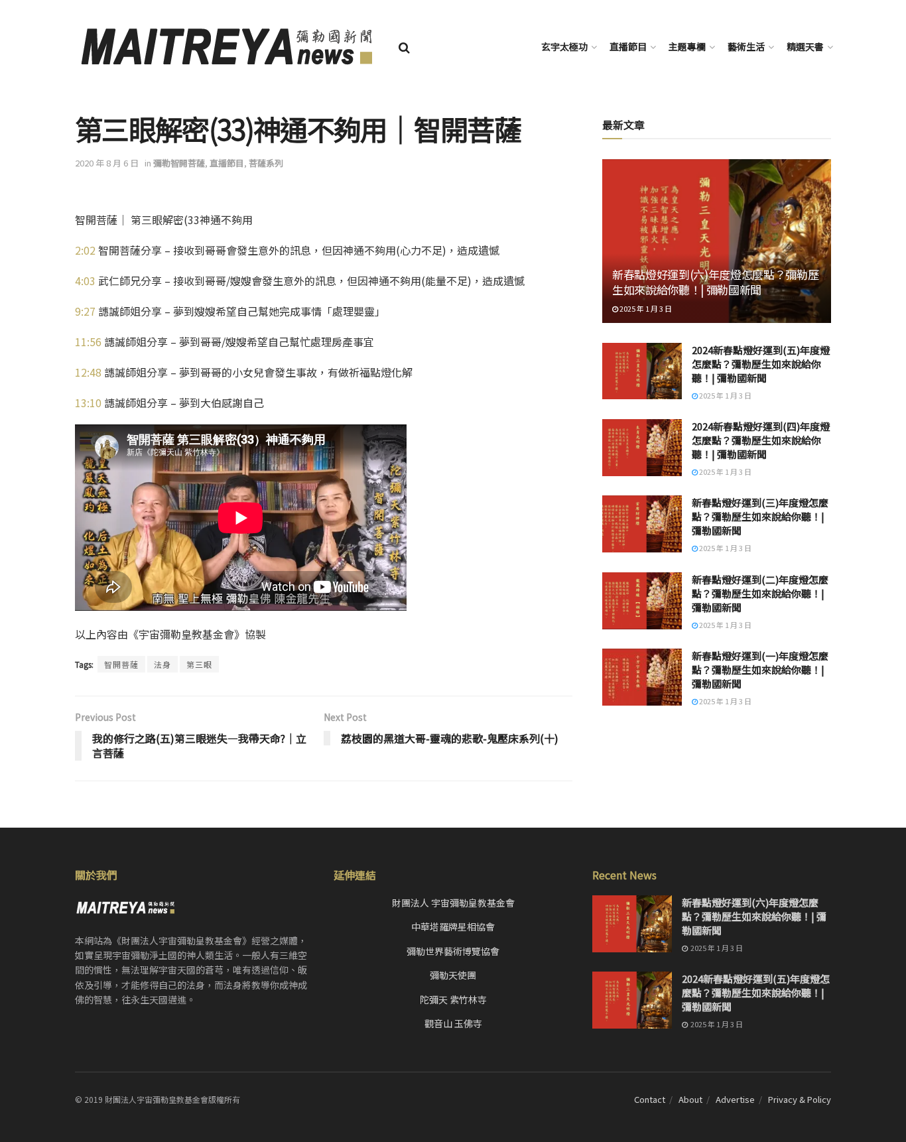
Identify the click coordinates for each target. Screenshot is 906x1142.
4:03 (85, 280)
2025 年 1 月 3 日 (645, 308)
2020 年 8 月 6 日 (107, 163)
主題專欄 (687, 46)
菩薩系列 (266, 163)
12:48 (88, 372)
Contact (649, 1099)
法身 (162, 664)
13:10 (88, 403)
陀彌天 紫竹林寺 (453, 999)
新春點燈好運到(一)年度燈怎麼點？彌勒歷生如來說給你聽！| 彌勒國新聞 (760, 669)
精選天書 (805, 46)
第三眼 (199, 664)
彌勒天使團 (453, 975)
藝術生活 (746, 46)
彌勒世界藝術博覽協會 (453, 951)
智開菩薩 (121, 664)
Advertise (735, 1099)
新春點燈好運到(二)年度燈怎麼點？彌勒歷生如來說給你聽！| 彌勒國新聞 (760, 593)
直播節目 (628, 46)
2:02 (85, 250)
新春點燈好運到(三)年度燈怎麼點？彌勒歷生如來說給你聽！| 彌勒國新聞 (760, 516)
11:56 (88, 341)
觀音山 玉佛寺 (453, 1023)
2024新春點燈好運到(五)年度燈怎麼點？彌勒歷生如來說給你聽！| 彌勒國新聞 (761, 364)
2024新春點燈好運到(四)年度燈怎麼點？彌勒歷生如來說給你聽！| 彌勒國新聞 (761, 440)
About (690, 1099)
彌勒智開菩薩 (179, 163)
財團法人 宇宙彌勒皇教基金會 (453, 902)
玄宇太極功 (564, 46)
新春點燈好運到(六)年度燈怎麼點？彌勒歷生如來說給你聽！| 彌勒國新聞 (715, 282)
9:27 (85, 311)
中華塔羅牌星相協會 (453, 926)
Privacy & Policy (799, 1099)
